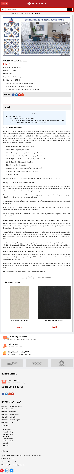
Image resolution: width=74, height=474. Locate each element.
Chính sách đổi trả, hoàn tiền (10, 414)
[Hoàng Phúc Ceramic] (37, 3)
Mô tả (7, 107)
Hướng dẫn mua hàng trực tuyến (11, 406)
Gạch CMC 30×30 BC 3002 (12, 116)
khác (39, 272)
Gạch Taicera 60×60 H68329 (54, 320)
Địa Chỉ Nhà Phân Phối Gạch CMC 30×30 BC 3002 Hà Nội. (28, 122)
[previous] (3, 308)
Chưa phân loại (35, 13)
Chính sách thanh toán (8, 417)
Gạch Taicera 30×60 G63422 (20, 320)
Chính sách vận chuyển (8, 412)
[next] (70, 308)
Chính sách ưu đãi (7, 422)
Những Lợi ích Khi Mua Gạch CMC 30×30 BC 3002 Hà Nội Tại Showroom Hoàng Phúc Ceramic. (36, 120)
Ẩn (37, 113)
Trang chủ (15, 13)
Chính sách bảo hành (8, 409)
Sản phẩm (24, 13)
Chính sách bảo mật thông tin (10, 420)
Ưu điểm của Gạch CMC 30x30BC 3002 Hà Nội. (20, 118)
